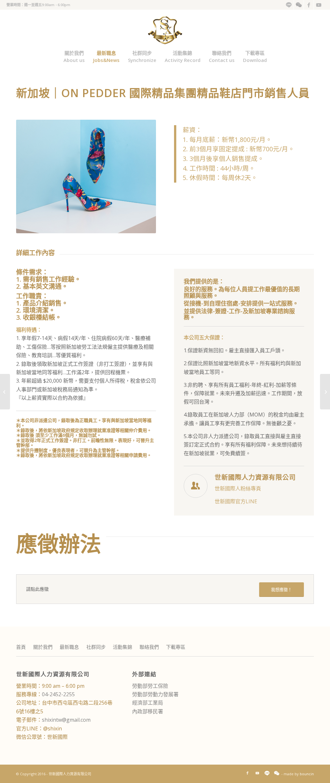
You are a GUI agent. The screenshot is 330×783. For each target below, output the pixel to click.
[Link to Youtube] (319, 5)
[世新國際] (165, 29)
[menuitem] (289, 5)
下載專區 (175, 647)
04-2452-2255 (58, 694)
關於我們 (43, 647)
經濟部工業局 (147, 702)
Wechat (299, 5)
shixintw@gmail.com (66, 719)
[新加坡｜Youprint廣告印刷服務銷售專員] (5, 391)
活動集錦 (122, 647)
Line (289, 5)
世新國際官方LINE (236, 501)
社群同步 (96, 647)
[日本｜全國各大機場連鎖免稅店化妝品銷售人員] (325, 391)
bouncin (307, 773)
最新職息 (69, 647)
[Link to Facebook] (309, 5)
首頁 (21, 647)
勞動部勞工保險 (150, 685)
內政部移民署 (147, 711)
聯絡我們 (149, 647)
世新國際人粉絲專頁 (238, 488)
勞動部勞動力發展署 (155, 694)
